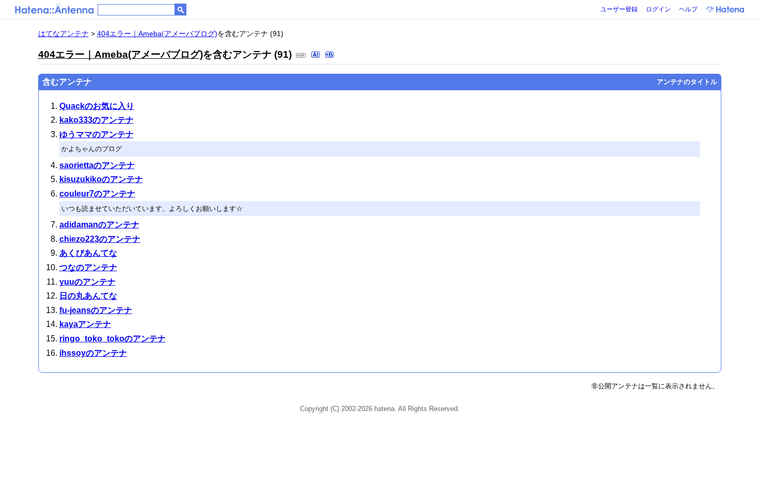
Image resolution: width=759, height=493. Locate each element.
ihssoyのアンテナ (93, 353)
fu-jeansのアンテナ (95, 310)
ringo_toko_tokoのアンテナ (112, 338)
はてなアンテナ (63, 33)
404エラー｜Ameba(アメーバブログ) (157, 33)
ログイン (658, 9)
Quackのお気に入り (96, 106)
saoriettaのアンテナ (97, 165)
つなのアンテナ (88, 267)
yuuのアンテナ (87, 281)
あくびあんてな (88, 253)
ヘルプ (688, 9)
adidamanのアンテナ (99, 224)
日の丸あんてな (88, 295)
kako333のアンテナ (96, 120)
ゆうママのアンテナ (96, 134)
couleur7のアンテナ (97, 193)
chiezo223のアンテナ (99, 239)
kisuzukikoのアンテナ (101, 179)
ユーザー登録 (619, 9)
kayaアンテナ (85, 324)
